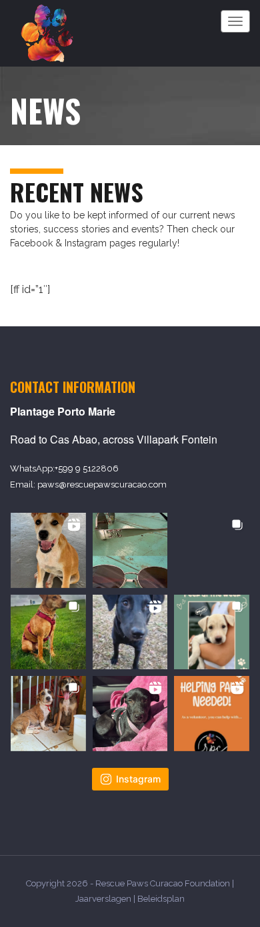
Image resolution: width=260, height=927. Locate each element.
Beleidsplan (161, 899)
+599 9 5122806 (87, 468)
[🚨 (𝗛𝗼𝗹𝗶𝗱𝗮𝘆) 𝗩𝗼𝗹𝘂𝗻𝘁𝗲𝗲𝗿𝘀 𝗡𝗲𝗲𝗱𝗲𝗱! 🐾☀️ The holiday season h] (211, 713)
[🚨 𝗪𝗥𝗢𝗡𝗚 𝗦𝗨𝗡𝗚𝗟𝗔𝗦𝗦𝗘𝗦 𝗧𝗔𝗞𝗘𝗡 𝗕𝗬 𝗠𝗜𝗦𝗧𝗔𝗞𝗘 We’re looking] (130, 550)
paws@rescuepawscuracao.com (102, 484)
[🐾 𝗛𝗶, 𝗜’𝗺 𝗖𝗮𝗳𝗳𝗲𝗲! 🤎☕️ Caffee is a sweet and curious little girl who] (48, 550)
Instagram (138, 778)
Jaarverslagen (103, 899)
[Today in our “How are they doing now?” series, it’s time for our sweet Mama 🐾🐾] (48, 632)
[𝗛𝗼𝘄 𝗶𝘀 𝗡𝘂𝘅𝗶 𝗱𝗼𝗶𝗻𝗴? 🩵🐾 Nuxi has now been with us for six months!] (130, 713)
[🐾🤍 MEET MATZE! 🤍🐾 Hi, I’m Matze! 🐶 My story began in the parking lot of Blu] (130, 632)
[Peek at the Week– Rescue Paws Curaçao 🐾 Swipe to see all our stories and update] (211, 632)
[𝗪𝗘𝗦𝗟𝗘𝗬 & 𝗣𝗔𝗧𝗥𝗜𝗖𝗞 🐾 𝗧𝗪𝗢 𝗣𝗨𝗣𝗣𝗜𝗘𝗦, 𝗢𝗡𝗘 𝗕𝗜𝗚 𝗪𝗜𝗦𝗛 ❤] (48, 713)
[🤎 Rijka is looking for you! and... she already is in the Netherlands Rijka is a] (211, 550)
